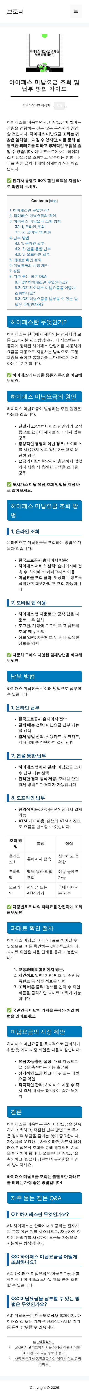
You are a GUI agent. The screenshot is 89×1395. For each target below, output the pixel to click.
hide (53, 201)
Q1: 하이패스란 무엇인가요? (41, 282)
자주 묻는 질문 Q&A (28, 276)
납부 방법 (19, 237)
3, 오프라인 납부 (32, 254)
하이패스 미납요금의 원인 (32, 215)
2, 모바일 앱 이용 (33, 232)
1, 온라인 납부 (29, 243)
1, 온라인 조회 (30, 226)
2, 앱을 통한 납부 (33, 248)
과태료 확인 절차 (25, 260)
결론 (14, 271)
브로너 (15, 11)
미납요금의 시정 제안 (29, 265)
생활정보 (45, 1342)
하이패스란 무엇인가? (29, 210)
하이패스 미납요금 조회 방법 (35, 221)
